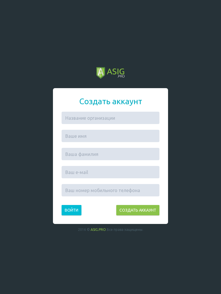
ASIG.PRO (98, 229)
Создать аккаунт (137, 210)
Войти (71, 210)
